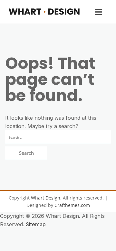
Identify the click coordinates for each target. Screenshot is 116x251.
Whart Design (45, 198)
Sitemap (36, 224)
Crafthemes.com (72, 205)
